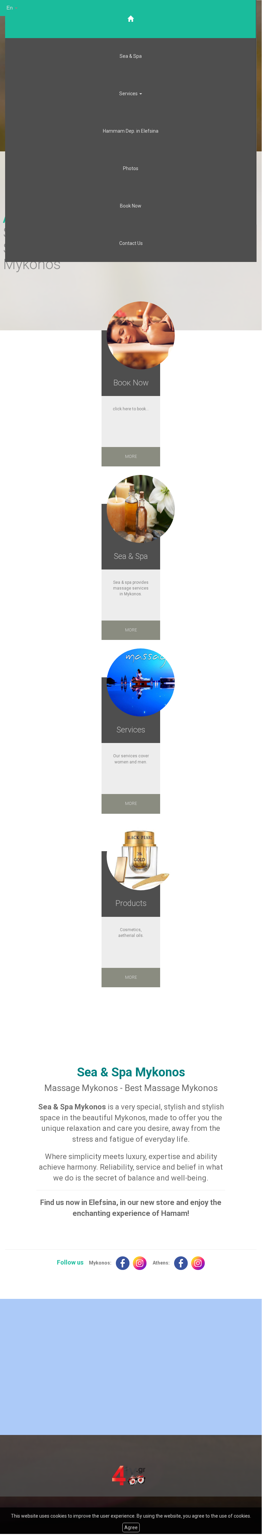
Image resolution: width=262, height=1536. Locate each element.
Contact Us (131, 243)
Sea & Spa (131, 56)
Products (131, 903)
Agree (131, 1527)
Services (131, 730)
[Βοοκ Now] (141, 335)
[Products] (141, 856)
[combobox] (13, 8)
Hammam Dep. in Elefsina (130, 131)
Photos (130, 168)
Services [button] (129, 93)
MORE (131, 456)
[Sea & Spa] (141, 509)
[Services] (141, 682)
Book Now (130, 206)
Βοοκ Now (131, 383)
